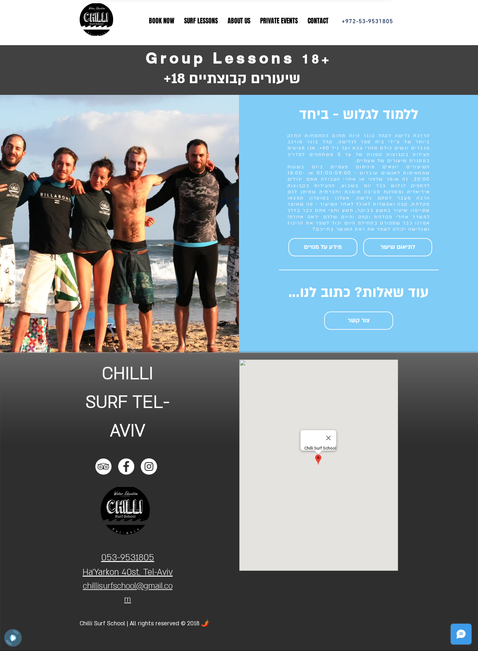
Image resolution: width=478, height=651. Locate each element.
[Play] (13, 638)
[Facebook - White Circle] (126, 466)
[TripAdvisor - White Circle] (103, 466)
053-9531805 (127, 557)
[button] (161, 21)
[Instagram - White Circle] (149, 466)
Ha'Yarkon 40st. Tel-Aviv (128, 572)
